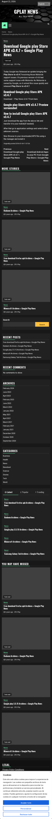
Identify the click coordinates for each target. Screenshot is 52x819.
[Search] (48, 24)
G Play (18, 64)
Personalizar (26, 809)
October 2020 (8, 437)
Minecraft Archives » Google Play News (20, 308)
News (6, 41)
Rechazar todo (26, 814)
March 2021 (7, 422)
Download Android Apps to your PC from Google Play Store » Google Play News (37, 155)
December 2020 (9, 433)
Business (6, 456)
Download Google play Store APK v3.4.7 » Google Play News (14, 153)
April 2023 (7, 396)
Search (6, 320)
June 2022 (7, 403)
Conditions (19, 769)
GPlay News (26, 11)
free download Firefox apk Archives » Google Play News (24, 259)
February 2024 (8, 388)
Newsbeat (7, 467)
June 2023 (7, 392)
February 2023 (8, 400)
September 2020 (9, 441)
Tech (5, 478)
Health (5, 460)
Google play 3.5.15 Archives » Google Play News (21, 350)
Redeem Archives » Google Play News (19, 210)
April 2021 (7, 418)
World (5, 482)
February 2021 (8, 426)
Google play (28, 113)
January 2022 (8, 411)
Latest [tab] (9, 492)
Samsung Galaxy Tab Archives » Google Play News (22, 357)
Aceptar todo (26, 803)
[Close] (50, 772)
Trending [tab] (40, 492)
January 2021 (8, 430)
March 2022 (7, 407)
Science (6, 471)
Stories (5, 475)
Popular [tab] (25, 492)
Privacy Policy (8, 769)
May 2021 (7, 415)
